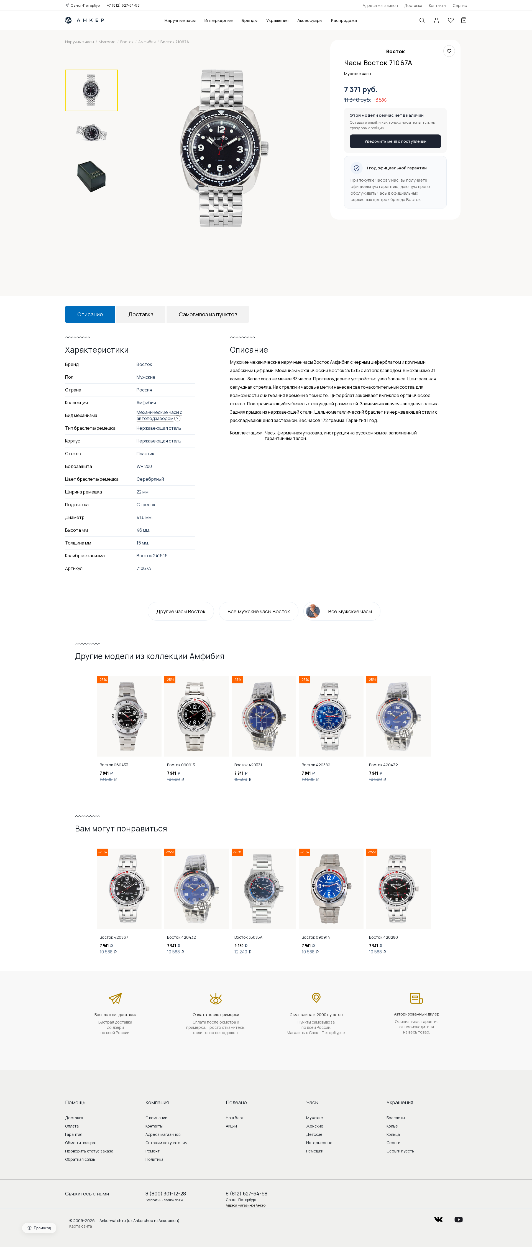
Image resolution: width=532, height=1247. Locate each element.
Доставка (413, 5)
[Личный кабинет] (436, 20)
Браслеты (396, 1117)
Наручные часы (180, 20)
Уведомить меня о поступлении (395, 141)
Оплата (72, 1126)
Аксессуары (309, 20)
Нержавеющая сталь (159, 441)
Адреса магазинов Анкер (245, 1205)
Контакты (437, 5)
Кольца (393, 1134)
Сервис (460, 5)
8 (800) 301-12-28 (165, 1193)
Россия (144, 390)
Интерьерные (218, 20)
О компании (156, 1117)
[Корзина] (464, 20)
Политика (154, 1159)
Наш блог (235, 1117)
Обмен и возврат (81, 1142)
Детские (314, 1134)
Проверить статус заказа (89, 1151)
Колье (392, 1126)
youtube (458, 1217)
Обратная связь (80, 1159)
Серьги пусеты (401, 1151)
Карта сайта (80, 1226)
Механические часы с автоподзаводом (159, 415)
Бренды (249, 20)
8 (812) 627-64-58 (246, 1193)
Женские (314, 1126)
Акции (231, 1126)
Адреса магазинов (380, 5)
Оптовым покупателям (166, 1142)
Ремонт (152, 1151)
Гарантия (73, 1134)
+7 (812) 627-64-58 (123, 5)
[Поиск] (422, 20)
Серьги (393, 1142)
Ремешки (314, 1151)
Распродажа (344, 20)
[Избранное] (450, 20)
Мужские (314, 1117)
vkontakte (438, 1217)
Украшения (277, 20)
